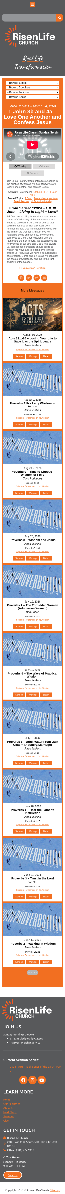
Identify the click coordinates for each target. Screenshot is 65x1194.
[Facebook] (23, 1080)
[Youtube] (42, 1080)
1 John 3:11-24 (40, 191)
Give (6, 1120)
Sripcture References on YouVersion (32, 350)
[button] (32, 4)
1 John (28, 198)
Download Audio (43, 201)
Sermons (8, 1116)
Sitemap (55, 1190)
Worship (21, 166)
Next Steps (9, 1112)
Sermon (34, 173)
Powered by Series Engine (32, 981)
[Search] (59, 18)
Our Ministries (11, 1103)
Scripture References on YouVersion (32, 620)
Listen (45, 166)
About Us (8, 1107)
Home (6, 1099)
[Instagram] (32, 1080)
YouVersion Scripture (34, 267)
